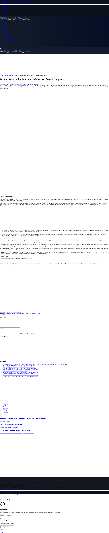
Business (5, 24)
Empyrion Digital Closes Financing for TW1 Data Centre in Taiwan (19, 367)
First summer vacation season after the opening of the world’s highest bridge (20, 375)
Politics (4, 29)
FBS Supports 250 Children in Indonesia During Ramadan (15, 430)
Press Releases (9, 40)
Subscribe (2, 46)
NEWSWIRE (11, 312)
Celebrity (5, 25)
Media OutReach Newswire (12, 41)
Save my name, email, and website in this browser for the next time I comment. (20, 333)
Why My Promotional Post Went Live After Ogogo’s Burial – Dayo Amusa (20, 369)
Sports (4, 30)
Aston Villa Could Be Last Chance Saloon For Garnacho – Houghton (19, 368)
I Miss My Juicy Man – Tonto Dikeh (9, 427)
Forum (4, 11)
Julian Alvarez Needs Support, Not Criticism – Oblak (15, 371)
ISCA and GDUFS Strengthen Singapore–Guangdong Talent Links (19, 365)
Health (7, 37)
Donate (4, 9)
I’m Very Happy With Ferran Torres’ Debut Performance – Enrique (18, 373)
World (7, 42)
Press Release (18, 312)
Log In (2, 529)
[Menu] (0, 48)
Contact (5, 12)
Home (4, 22)
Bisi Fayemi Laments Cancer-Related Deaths (11, 424)
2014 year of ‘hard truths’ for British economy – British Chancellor (17, 433)
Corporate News (4, 312)
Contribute (5, 8)
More (4, 33)
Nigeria (4, 28)
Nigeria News (2, 421)
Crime (4, 26)
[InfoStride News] (15, 20)
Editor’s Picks (9, 36)
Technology (6, 32)
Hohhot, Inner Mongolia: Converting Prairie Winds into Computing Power (20, 376)
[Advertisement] (44, 64)
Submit (16, 494)
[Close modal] (0, 518)
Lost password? (3, 532)
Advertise (5, 7)
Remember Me (5, 531)
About (4, 5)
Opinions (8, 38)
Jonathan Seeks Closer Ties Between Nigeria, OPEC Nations (23, 418)
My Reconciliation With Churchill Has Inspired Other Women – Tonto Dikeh (21, 372)
